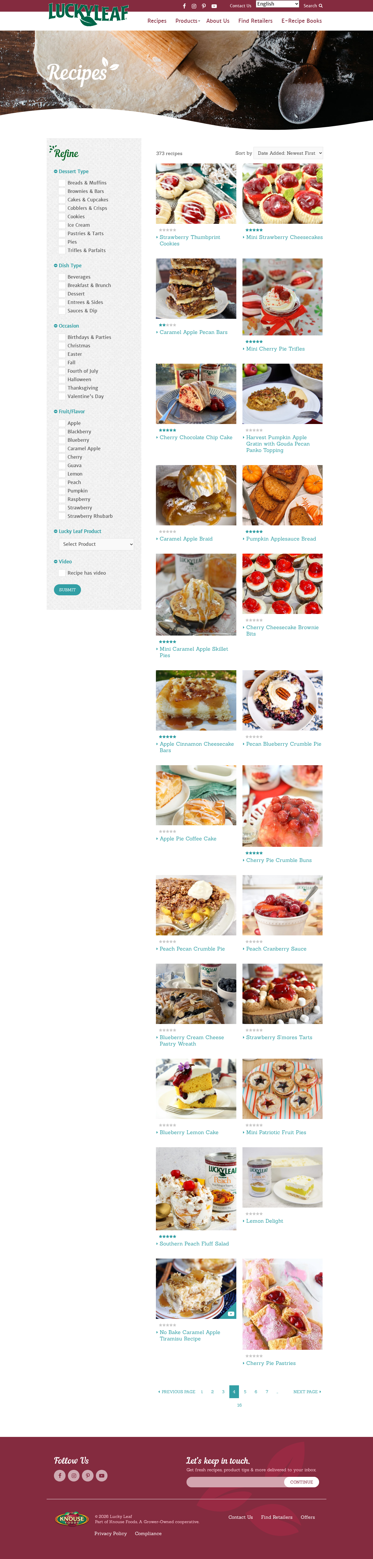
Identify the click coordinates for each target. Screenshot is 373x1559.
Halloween (79, 379)
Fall (71, 363)
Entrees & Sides (85, 302)
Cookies (76, 217)
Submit (67, 589)
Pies (72, 242)
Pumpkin (78, 491)
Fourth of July (83, 371)
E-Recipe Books (301, 20)
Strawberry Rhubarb (90, 516)
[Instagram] (194, 6)
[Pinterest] (204, 6)
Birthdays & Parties (89, 337)
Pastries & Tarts (86, 233)
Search (310, 5)
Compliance (148, 1533)
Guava (75, 465)
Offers (308, 1517)
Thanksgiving (83, 388)
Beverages (79, 277)
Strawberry (80, 508)
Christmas (79, 346)
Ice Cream (79, 225)
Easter (75, 354)
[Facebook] (184, 6)
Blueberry (78, 440)
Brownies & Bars (86, 191)
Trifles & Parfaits (87, 250)
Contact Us (240, 5)
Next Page (305, 1391)
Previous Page (178, 1391)
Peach (74, 482)
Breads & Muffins (87, 183)
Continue (301, 1482)
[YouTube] (214, 6)
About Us (218, 20)
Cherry (75, 457)
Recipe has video (87, 573)
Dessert (76, 294)
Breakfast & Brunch (89, 285)
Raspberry (79, 499)
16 (239, 1405)
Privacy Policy (110, 1533)
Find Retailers (255, 20)
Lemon (75, 474)
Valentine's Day (86, 396)
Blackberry (79, 432)
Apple (74, 423)
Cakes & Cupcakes (88, 200)
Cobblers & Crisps (87, 208)
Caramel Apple (84, 449)
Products (186, 20)
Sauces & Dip (82, 311)
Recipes (157, 20)
